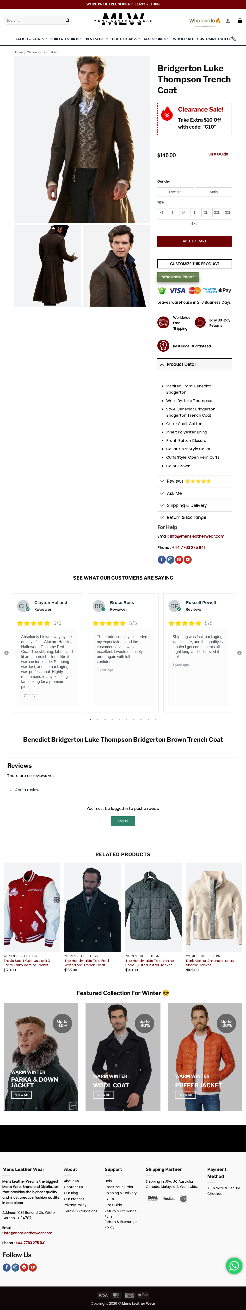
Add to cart (195, 241)
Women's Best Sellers (42, 52)
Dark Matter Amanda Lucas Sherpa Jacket (210, 963)
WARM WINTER (28, 1072)
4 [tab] (113, 719)
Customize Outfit (213, 39)
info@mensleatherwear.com (197, 536)
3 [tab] (105, 719)
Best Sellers (97, 39)
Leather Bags (124, 39)
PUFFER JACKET (198, 1085)
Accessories (154, 39)
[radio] (175, 192)
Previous (6, 653)
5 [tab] (120, 719)
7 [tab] (134, 719)
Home (18, 52)
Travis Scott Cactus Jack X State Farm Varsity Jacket (27, 963)
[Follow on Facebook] (162, 560)
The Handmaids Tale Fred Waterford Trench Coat (86, 963)
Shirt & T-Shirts (65, 39)
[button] (227, 20)
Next (239, 653)
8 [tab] (141, 719)
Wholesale (183, 39)
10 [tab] (156, 719)
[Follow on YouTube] (188, 560)
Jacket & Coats (30, 39)
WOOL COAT (111, 1085)
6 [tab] (127, 719)
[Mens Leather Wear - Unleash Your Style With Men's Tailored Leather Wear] (123, 21)
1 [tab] (91, 719)
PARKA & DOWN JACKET (34, 1082)
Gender (163, 181)
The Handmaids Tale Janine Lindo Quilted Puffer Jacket (149, 963)
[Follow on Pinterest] (179, 560)
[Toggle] (162, 364)
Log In (123, 821)
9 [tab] (149, 719)
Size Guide (218, 154)
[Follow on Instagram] (170, 560)
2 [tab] (98, 719)
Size (160, 202)
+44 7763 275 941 (188, 547)
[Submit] (67, 21)
